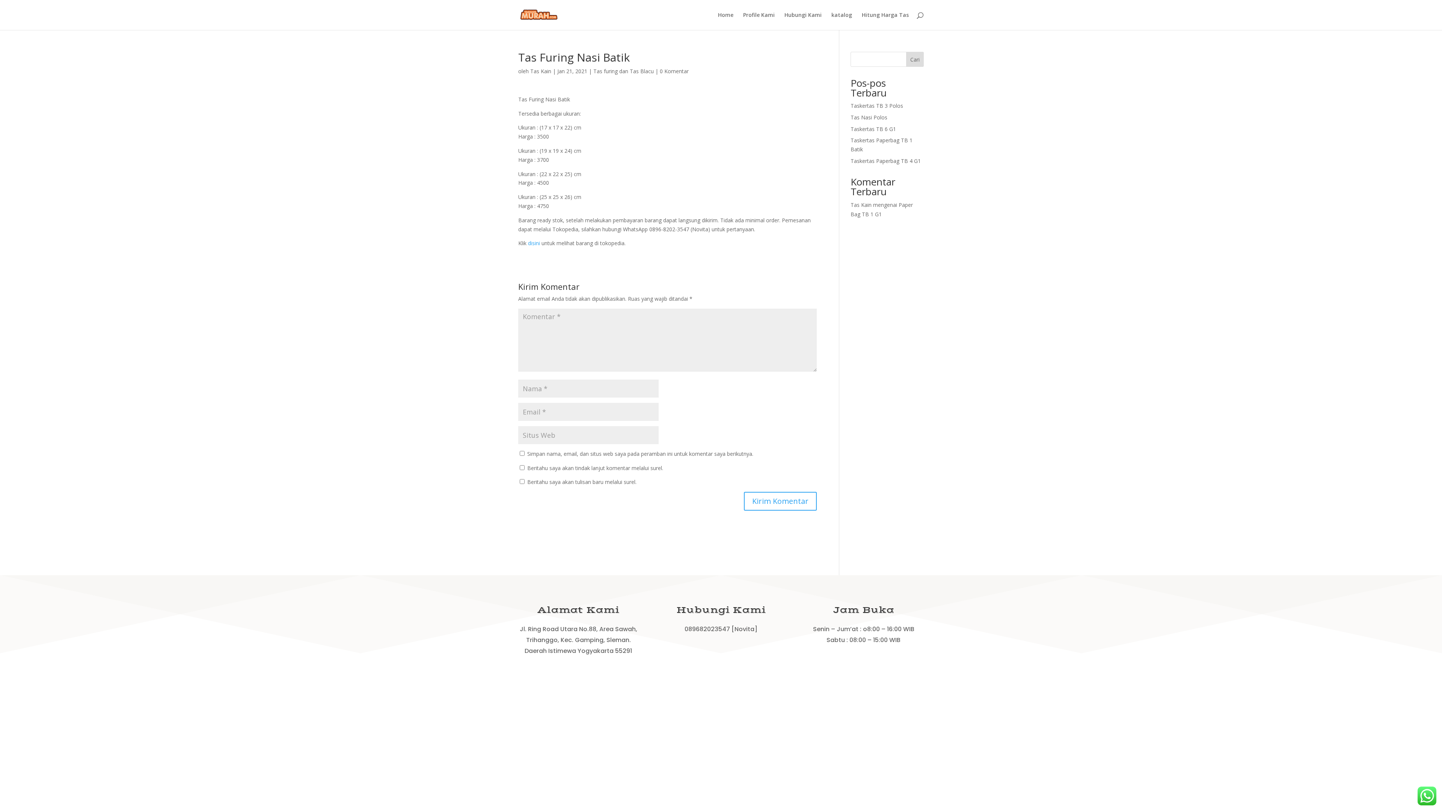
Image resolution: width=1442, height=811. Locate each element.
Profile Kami (759, 15)
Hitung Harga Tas (885, 15)
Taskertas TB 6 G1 (873, 129)
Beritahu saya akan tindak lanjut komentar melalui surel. (595, 468)
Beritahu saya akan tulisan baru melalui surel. (582, 481)
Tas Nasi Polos (869, 117)
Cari (915, 59)
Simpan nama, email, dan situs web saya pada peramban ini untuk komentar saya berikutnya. (640, 453)
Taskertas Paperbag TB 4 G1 (886, 160)
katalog (841, 15)
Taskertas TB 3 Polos (877, 105)
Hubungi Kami (803, 15)
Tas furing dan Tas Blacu (623, 71)
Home (725, 15)
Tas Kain (540, 71)
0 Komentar (674, 71)
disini (534, 243)
